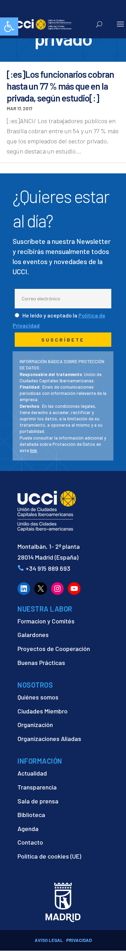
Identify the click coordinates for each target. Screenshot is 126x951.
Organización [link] (35, 724)
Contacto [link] (30, 842)
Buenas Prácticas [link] (41, 662)
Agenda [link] (28, 828)
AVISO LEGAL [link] (49, 940)
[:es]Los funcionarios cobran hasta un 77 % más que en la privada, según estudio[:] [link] (60, 86)
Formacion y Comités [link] (46, 621)
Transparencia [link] (37, 787)
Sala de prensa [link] (38, 801)
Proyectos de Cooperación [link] (54, 648)
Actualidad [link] (32, 773)
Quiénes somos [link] (38, 697)
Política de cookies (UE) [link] (49, 856)
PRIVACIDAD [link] (79, 940)
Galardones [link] (33, 634)
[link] (9, 26)
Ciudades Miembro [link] (43, 711)
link (33, 450)
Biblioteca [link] (31, 814)
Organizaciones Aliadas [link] (49, 738)
